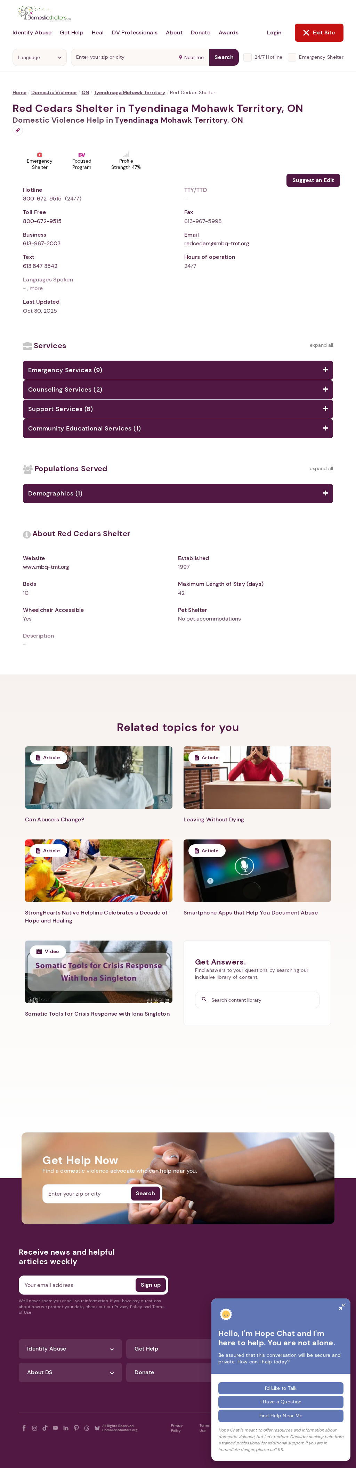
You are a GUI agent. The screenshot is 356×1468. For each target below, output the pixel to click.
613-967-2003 (41, 243)
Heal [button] (98, 32)
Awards (228, 32)
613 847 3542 (40, 266)
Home (19, 92)
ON (85, 92)
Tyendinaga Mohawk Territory (129, 92)
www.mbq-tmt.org (46, 567)
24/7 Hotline (268, 57)
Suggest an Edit (313, 180)
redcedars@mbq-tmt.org (216, 243)
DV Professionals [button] (134, 32)
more (36, 288)
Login (274, 32)
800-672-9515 (42, 198)
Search (224, 57)
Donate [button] (200, 32)
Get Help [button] (71, 32)
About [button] (174, 32)
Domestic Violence (54, 92)
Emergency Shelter (321, 57)
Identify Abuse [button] (32, 32)
